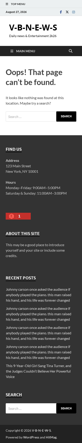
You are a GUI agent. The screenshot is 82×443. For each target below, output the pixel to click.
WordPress (31, 437)
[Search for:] (41, 116)
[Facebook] (61, 12)
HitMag (51, 437)
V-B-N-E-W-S (33, 27)
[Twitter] (67, 12)
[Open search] (70, 51)
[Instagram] (73, 12)
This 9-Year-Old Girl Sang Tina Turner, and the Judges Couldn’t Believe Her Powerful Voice (38, 371)
